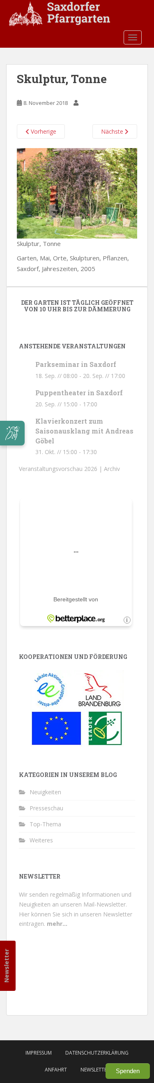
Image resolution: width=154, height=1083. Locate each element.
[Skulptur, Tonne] (77, 192)
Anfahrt (56, 1069)
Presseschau (46, 808)
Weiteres (41, 840)
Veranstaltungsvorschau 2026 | (61, 469)
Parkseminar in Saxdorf (75, 364)
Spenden (128, 1070)
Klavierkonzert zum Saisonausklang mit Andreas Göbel (84, 431)
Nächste (113, 131)
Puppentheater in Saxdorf (79, 392)
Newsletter (6, 966)
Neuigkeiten (45, 792)
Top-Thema (45, 824)
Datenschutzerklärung (97, 1052)
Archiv (112, 469)
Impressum (38, 1052)
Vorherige (42, 131)
